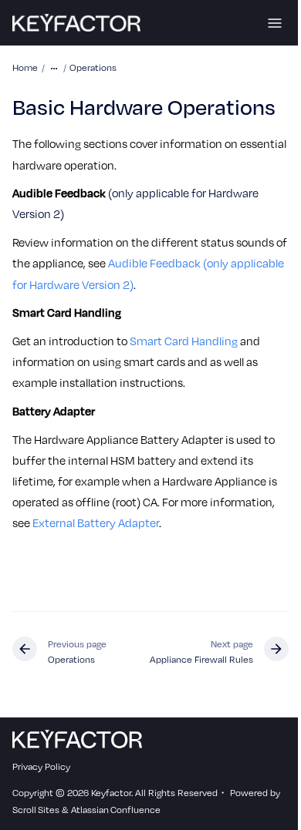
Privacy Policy (41, 766)
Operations (93, 67)
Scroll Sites (35, 809)
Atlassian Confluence (116, 809)
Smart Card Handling (184, 340)
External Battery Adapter (95, 522)
